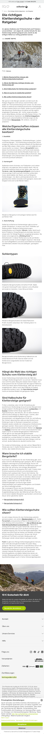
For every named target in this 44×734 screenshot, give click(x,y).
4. (3, 93)
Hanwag (39, 428)
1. (3, 77)
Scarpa (4, 411)
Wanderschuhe (27, 519)
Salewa (8, 71)
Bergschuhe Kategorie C (13, 503)
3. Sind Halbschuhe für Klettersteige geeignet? (19, 89)
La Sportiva (33, 409)
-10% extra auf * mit (22, 1)
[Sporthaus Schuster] (22, 6)
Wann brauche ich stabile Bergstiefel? (17, 93)
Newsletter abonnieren (12, 608)
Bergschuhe (16, 120)
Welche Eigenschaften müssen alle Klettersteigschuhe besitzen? (15, 78)
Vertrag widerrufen (9, 677)
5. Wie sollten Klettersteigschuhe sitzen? (16, 97)
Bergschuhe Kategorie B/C (14, 500)
